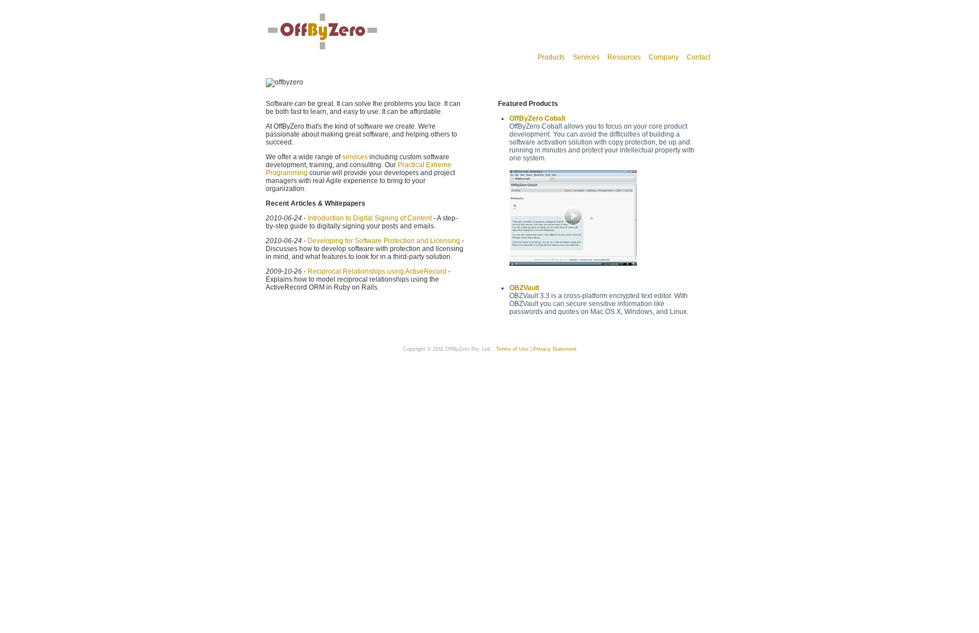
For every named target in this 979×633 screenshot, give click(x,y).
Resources (624, 57)
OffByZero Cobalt (537, 118)
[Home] (322, 49)
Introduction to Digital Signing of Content (370, 218)
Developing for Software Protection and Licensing (384, 241)
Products (551, 57)
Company (664, 57)
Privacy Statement (555, 349)
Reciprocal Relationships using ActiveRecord (377, 271)
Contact (698, 57)
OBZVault (524, 288)
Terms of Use (512, 349)
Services (586, 57)
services (355, 157)
